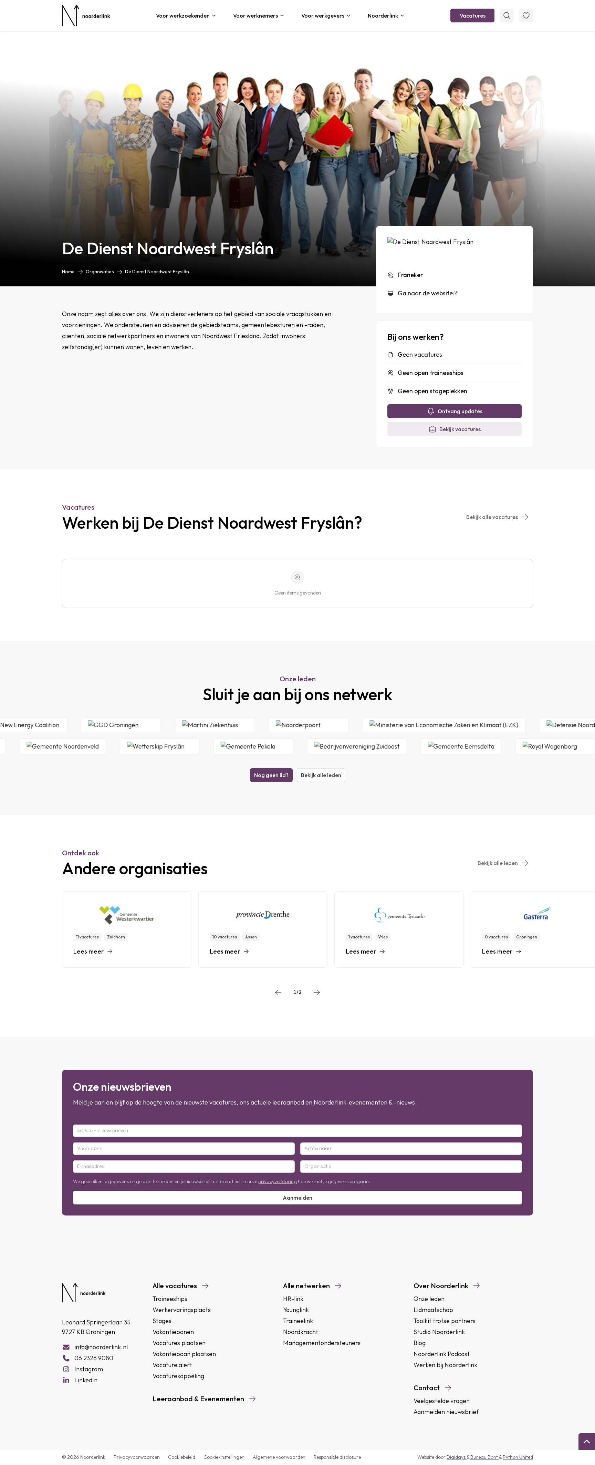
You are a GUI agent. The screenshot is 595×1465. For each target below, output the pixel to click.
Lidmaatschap (433, 1310)
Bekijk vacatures (460, 429)
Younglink (296, 1310)
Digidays (457, 1457)
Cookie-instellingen (223, 1457)
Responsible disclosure (337, 1457)
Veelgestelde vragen (442, 1401)
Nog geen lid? (271, 775)
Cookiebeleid (181, 1457)
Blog (420, 1343)
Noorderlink (383, 15)
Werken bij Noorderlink (445, 1365)
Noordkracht (300, 1332)
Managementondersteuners (322, 1343)
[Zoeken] (507, 15)
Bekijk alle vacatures (492, 516)
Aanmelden (297, 1197)
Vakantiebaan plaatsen (184, 1354)
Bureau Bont (484, 1457)
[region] (297, 929)
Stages (162, 1321)
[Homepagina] (86, 15)
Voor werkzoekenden (183, 15)
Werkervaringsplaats (182, 1310)
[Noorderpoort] (344, 725)
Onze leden (429, 1299)
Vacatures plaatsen (179, 1343)
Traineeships (170, 1299)
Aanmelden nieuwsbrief (446, 1412)
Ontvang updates (460, 411)
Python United (518, 1457)
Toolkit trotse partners (445, 1321)
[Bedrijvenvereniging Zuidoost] (321, 746)
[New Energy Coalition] (62, 725)
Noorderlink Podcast (442, 1354)
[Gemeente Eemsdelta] (425, 746)
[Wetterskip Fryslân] (124, 746)
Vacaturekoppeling (178, 1376)
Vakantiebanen (173, 1332)
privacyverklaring (277, 1181)
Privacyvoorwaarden (137, 1457)
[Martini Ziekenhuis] (251, 725)
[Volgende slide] (317, 992)
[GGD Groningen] (155, 725)
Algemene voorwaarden (279, 1457)
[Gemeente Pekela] (218, 746)
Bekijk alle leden (321, 775)
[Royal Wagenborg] (520, 746)
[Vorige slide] (278, 992)
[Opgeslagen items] (526, 15)
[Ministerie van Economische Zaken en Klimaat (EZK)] (479, 725)
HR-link (293, 1299)
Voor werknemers (255, 15)
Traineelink (298, 1321)
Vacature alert (172, 1365)
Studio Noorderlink (439, 1332)
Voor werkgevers (322, 15)
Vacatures (473, 15)
